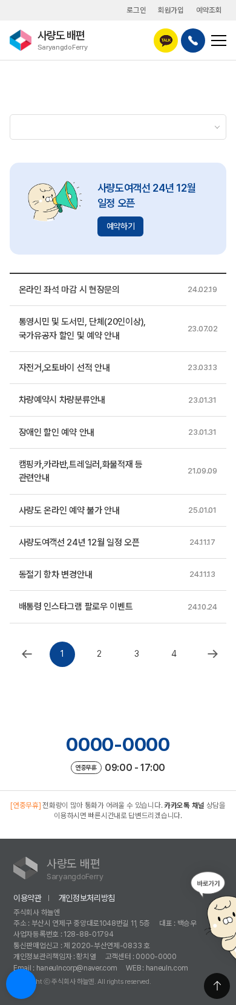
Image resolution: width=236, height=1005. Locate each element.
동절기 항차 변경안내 (56, 574)
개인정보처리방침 (87, 898)
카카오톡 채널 (184, 805)
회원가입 (171, 10)
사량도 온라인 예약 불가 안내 (69, 510)
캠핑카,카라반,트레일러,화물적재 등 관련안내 (81, 471)
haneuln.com (167, 967)
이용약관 (27, 898)
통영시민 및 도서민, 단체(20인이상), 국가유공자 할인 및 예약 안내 (82, 328)
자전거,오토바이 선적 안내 (64, 367)
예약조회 (209, 10)
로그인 (136, 10)
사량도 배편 (63, 39)
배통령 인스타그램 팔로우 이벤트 (76, 606)
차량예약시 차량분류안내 (62, 399)
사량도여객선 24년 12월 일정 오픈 (79, 542)
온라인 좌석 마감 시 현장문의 (69, 289)
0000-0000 (117, 744)
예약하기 (121, 226)
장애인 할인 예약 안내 (56, 432)
